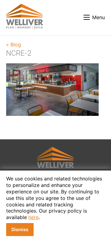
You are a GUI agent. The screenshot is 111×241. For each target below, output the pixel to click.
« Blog (13, 44)
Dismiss (19, 229)
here (33, 217)
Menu (98, 17)
